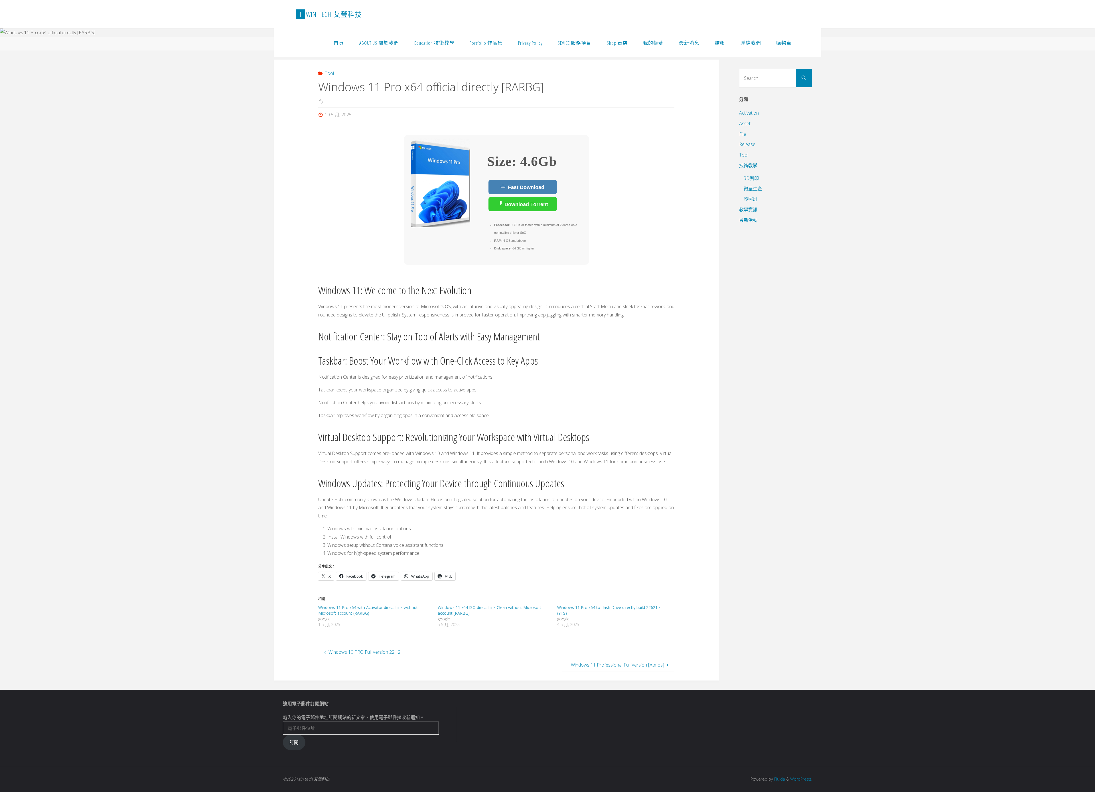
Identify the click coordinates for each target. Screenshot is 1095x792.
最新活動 (748, 220)
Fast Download (525, 187)
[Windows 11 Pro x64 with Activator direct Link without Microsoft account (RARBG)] (378, 616)
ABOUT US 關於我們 (379, 43)
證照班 (750, 199)
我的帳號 (653, 43)
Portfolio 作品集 (486, 43)
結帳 (720, 43)
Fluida (779, 779)
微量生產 (753, 189)
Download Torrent (525, 204)
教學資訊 (748, 209)
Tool (329, 73)
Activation (749, 113)
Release (747, 144)
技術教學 (748, 165)
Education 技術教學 (434, 43)
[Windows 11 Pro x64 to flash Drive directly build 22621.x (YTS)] (617, 616)
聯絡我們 (751, 43)
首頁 (339, 43)
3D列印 (751, 178)
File (742, 134)
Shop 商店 (617, 43)
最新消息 (689, 43)
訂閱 (294, 742)
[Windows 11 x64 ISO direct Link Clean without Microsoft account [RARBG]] (497, 616)
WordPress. (801, 779)
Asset (745, 123)
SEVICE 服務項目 (574, 43)
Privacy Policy (530, 43)
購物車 (784, 43)
